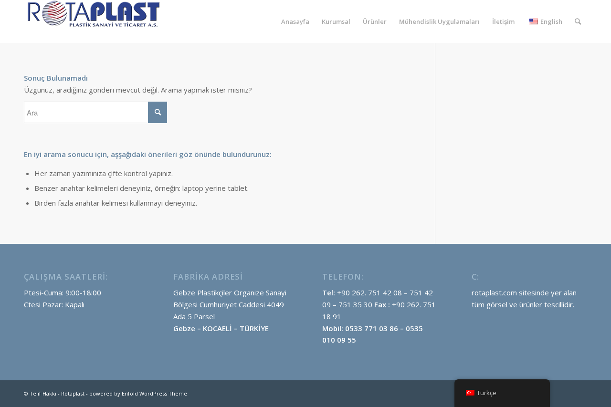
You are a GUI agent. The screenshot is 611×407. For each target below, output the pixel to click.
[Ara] (578, 21)
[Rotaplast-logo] (95, 21)
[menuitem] (295, 21)
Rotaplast (72, 393)
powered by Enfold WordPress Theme (138, 393)
